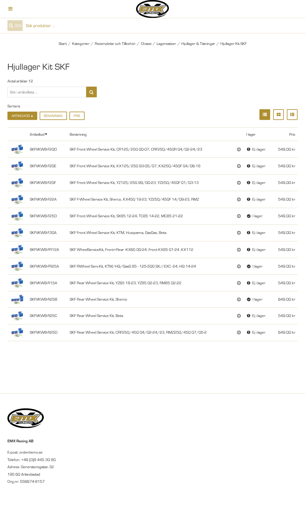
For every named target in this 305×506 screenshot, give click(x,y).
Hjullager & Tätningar (198, 43)
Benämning (53, 116)
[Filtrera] (91, 92)
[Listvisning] (264, 114)
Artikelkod (37, 134)
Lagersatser (166, 43)
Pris (77, 116)
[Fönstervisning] (278, 114)
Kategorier (80, 43)
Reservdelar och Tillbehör (115, 43)
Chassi (146, 43)
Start (63, 43)
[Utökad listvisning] (292, 114)
